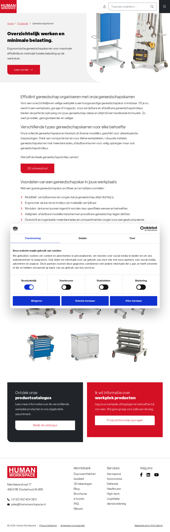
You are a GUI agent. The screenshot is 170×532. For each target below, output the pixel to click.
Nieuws (78, 508)
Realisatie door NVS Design (149, 525)
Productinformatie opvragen (125, 420)
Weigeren (36, 300)
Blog (77, 489)
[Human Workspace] (8, 6)
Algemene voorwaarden (72, 525)
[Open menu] (164, 6)
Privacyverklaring (48, 525)
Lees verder (21, 70)
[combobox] (128, 6)
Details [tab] (83, 238)
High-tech (113, 494)
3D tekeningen (83, 484)
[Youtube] (156, 475)
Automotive (114, 479)
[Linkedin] (148, 475)
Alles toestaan (133, 300)
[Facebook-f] (141, 475)
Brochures (80, 494)
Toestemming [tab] (33, 238)
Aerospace (114, 474)
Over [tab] (132, 238)
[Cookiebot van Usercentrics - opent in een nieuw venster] (142, 228)
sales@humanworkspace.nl (28, 504)
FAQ (76, 504)
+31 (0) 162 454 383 (24, 499)
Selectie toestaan (85, 300)
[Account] (104, 6)
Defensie (112, 484)
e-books (79, 499)
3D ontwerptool (37, 168)
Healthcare (114, 489)
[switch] (66, 287)
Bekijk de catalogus (45, 425)
